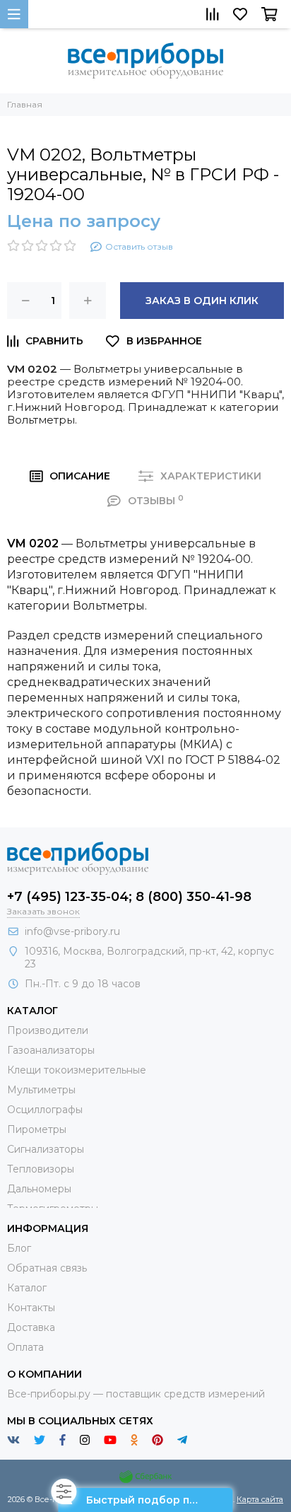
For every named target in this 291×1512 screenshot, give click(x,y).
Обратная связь (47, 1268)
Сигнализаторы (45, 1149)
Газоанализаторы (51, 1050)
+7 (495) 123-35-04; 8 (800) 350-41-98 (129, 897)
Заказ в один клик (202, 300)
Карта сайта (260, 1499)
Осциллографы (45, 1109)
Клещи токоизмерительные (76, 1070)
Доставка (31, 1327)
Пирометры (36, 1129)
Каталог (27, 1287)
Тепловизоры (40, 1169)
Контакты (31, 1307)
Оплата (25, 1347)
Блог (19, 1248)
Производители (47, 1030)
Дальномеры (39, 1188)
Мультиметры (41, 1089)
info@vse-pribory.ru (72, 931)
